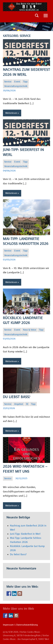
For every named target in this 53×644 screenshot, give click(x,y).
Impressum (8, 624)
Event (17, 81)
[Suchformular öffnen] (36, 15)
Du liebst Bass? (16, 397)
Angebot (18, 404)
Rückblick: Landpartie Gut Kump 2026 (23, 320)
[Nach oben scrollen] (47, 638)
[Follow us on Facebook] (8, 593)
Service (7, 81)
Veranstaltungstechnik (15, 86)
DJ (27, 404)
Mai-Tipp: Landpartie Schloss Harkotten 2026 (25, 241)
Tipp (25, 81)
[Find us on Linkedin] (14, 593)
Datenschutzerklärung (27, 624)
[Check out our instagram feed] (19, 593)
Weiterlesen (11, 113)
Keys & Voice (29, 329)
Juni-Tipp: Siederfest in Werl (25, 533)
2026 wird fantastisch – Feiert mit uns (25, 469)
